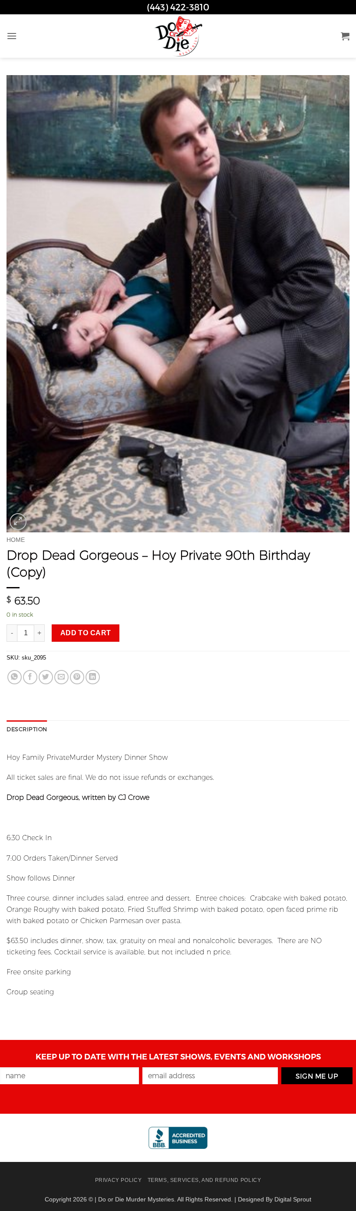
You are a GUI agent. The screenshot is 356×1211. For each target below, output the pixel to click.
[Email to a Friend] (61, 677)
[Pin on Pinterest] (77, 677)
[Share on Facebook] (30, 677)
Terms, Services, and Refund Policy (204, 1180)
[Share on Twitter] (46, 677)
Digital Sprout (292, 1199)
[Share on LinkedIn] (93, 677)
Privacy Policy (118, 1180)
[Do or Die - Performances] (178, 36)
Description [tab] (27, 729)
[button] (12, 35)
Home (16, 540)
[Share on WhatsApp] (14, 677)
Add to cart (85, 633)
